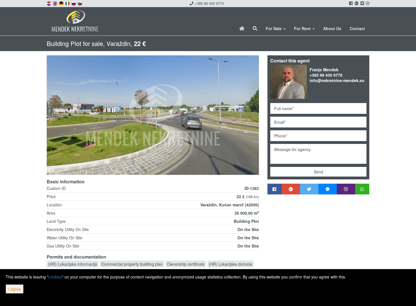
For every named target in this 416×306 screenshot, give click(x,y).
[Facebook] (274, 189)
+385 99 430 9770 (208, 3)
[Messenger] (327, 189)
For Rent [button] (303, 28)
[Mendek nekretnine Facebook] (350, 3)
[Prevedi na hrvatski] (49, 3)
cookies (55, 277)
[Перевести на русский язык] (74, 3)
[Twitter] (309, 189)
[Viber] (346, 189)
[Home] (241, 28)
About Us (332, 28)
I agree (14, 289)
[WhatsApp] (362, 189)
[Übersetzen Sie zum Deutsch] (61, 3)
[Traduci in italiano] (67, 3)
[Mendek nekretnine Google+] (356, 3)
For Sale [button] (274, 28)
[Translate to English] (55, 3)
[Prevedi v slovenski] (80, 3)
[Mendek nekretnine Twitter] (362, 3)
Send (318, 172)
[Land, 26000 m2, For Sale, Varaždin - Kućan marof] (153, 115)
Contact (357, 28)
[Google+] (291, 189)
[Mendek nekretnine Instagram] (367, 3)
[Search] (254, 28)
